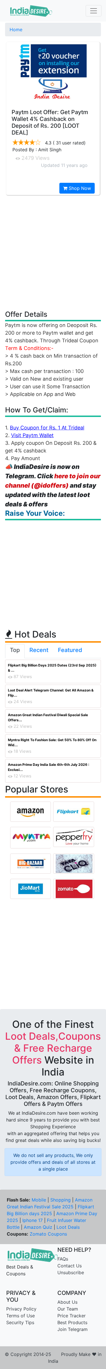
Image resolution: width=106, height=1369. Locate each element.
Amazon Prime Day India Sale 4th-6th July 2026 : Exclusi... (48, 767)
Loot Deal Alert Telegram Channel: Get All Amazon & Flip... (51, 692)
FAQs (62, 1259)
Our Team (67, 1309)
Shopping (60, 1200)
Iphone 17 (32, 1220)
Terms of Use (20, 1315)
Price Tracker (71, 1315)
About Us (67, 1302)
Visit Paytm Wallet (32, 435)
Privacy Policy (21, 1309)
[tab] (15, 651)
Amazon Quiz (38, 1227)
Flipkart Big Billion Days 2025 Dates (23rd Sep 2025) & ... (52, 667)
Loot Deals (68, 1227)
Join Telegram (72, 1329)
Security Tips (20, 1322)
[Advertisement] (53, 252)
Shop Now (79, 188)
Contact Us (69, 1266)
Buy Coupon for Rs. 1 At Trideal (47, 428)
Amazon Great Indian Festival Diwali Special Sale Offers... (48, 717)
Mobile (39, 1200)
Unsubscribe (70, 1272)
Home (16, 29)
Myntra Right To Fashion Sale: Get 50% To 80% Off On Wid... (52, 742)
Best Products (72, 1322)
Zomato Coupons (48, 1234)
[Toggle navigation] (93, 10)
